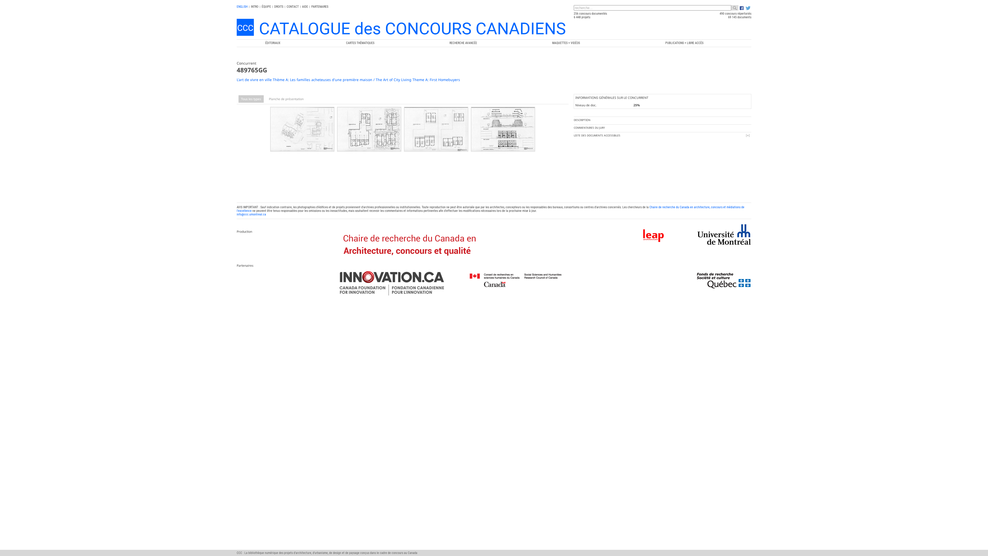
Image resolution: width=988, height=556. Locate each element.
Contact (293, 6)
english (242, 6)
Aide (305, 6)
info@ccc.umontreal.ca (251, 214)
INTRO (254, 6)
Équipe (266, 6)
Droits (278, 6)
